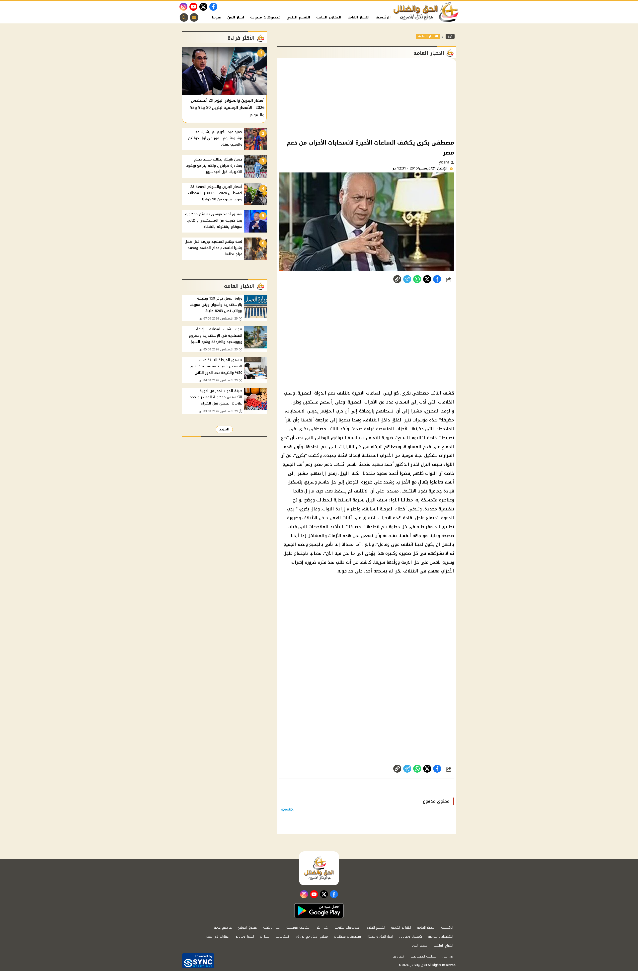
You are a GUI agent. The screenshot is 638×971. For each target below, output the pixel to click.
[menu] (194, 17)
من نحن (447, 956)
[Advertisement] (366, 98)
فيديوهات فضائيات (347, 936)
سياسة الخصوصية (423, 956)
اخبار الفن (235, 17)
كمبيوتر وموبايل (410, 936)
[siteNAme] (426, 12)
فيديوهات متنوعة (265, 17)
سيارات (264, 936)
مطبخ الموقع (247, 927)
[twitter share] (427, 279)
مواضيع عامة (223, 927)
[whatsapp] (397, 279)
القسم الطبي (298, 17)
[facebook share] (437, 279)
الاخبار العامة (358, 17)
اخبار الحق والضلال (380, 936)
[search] (183, 17)
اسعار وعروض (244, 936)
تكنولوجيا (282, 936)
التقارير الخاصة (328, 17)
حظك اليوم (419, 945)
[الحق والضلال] (450, 36)
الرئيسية (383, 17)
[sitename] (319, 868)
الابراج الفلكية (443, 945)
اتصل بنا (398, 956)
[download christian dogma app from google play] (319, 910)
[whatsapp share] (417, 279)
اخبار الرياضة (271, 927)
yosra (445, 162)
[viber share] (407, 279)
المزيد (224, 429)
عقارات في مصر (217, 936)
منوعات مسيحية (298, 927)
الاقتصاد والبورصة (440, 936)
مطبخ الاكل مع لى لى (311, 936)
